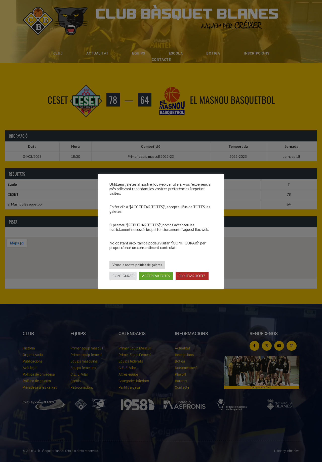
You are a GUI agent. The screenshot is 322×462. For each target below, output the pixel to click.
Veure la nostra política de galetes (137, 265)
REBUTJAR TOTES (192, 276)
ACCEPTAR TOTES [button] (156, 276)
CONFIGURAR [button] (123, 276)
